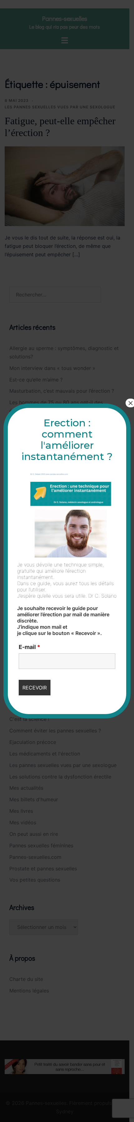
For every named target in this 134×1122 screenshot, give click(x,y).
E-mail (29, 647)
